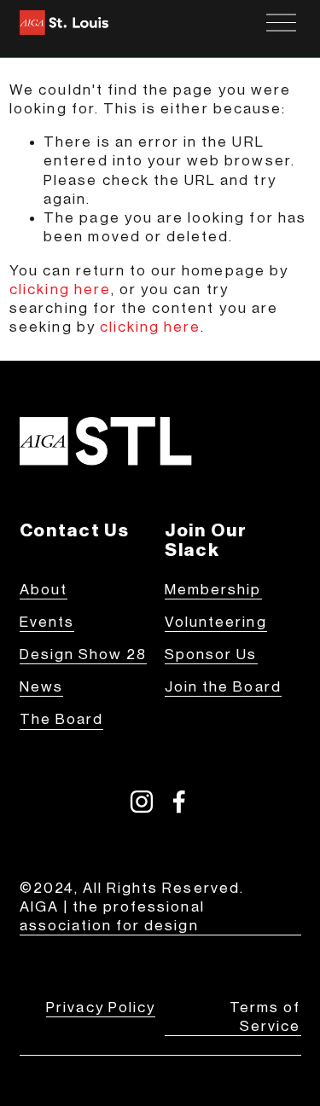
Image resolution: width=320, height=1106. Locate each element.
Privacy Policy (100, 1007)
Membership (213, 589)
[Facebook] (179, 802)
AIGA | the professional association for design (112, 916)
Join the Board (223, 687)
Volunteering (216, 622)
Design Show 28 (84, 654)
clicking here (60, 289)
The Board (61, 719)
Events (47, 622)
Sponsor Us (211, 654)
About (43, 589)
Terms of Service (265, 1017)
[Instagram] (142, 802)
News (41, 687)
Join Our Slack (206, 540)
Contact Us (75, 530)
